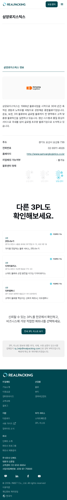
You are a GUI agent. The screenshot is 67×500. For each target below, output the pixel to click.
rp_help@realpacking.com (27, 348)
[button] (62, 4)
